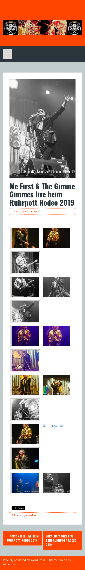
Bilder (15, 515)
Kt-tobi (35, 211)
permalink (30, 515)
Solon (63, 560)
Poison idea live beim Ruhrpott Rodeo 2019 (22, 538)
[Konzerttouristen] (42, 27)
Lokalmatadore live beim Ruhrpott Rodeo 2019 (61, 540)
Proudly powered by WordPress (24, 560)
